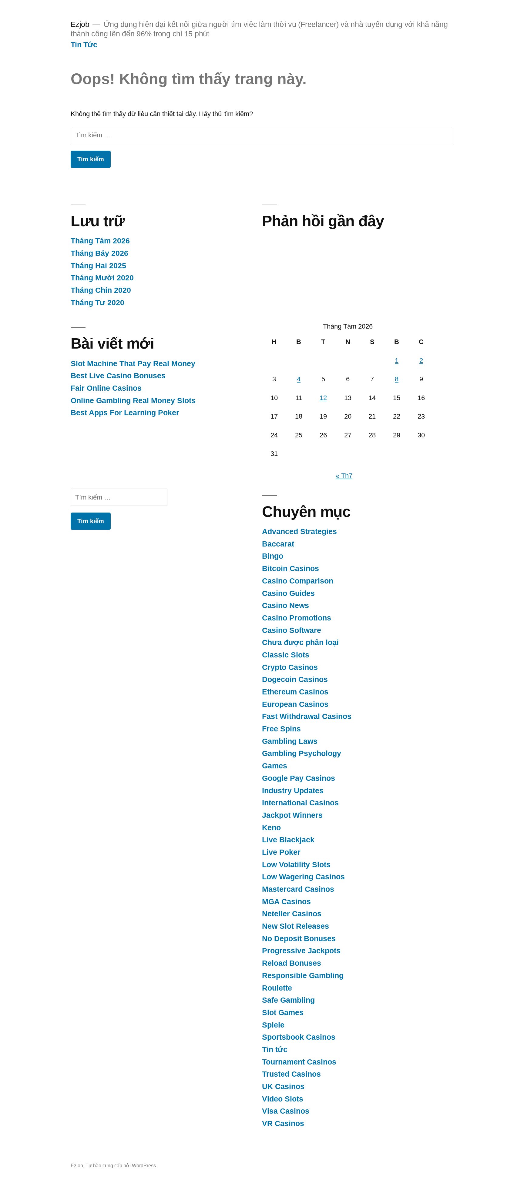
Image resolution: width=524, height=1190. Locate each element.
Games (274, 766)
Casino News (285, 605)
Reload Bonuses (291, 963)
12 (323, 398)
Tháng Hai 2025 (98, 266)
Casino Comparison (297, 581)
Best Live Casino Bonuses (118, 376)
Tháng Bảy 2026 (99, 253)
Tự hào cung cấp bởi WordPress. (121, 1165)
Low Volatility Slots (296, 865)
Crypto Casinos (290, 667)
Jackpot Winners (292, 815)
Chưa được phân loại (300, 642)
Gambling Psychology (301, 753)
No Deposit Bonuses (299, 938)
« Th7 (344, 476)
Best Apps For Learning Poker (125, 413)
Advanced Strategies (299, 531)
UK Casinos (283, 1086)
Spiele (273, 1025)
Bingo (272, 556)
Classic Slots (285, 655)
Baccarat (278, 544)
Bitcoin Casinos (290, 568)
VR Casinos (283, 1123)
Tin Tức (84, 45)
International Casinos (300, 803)
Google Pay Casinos (298, 778)
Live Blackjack (288, 840)
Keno (271, 828)
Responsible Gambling (303, 975)
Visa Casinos (285, 1111)
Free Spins (281, 729)
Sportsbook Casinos (298, 1037)
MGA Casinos (286, 902)
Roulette (277, 988)
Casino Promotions (296, 618)
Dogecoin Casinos (295, 679)
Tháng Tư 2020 (97, 303)
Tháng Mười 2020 (102, 278)
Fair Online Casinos (106, 388)
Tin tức (274, 1049)
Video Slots (282, 1099)
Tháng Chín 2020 (101, 290)
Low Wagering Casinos (303, 877)
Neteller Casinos (291, 914)
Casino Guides (288, 593)
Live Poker (281, 852)
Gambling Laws (289, 741)
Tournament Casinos (299, 1062)
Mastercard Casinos (298, 889)
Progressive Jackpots (301, 951)
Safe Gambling (288, 1000)
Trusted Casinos (291, 1074)
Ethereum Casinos (295, 692)
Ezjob (80, 24)
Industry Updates (293, 791)
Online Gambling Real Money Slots (133, 400)
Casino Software (291, 630)
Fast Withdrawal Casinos (306, 716)
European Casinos (295, 704)
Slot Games (283, 1012)
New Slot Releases (295, 926)
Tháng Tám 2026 (100, 241)
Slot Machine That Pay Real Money (133, 363)
